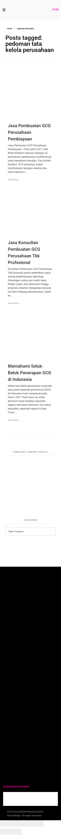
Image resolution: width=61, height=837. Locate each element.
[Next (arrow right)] (16, 832)
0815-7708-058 (13, 762)
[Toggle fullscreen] (27, 823)
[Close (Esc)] (5, 823)
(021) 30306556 (15, 656)
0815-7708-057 (13, 710)
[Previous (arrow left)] (5, 832)
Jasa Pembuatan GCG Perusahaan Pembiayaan (29, 132)
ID (57, 9)
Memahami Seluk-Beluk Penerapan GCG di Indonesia (29, 373)
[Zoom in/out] (38, 823)
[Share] (16, 823)
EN (54, 9)
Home (9, 28)
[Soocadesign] (29, 9)
